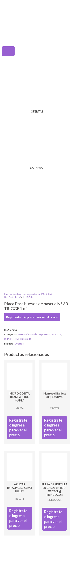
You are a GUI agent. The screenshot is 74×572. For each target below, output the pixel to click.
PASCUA (46, 294)
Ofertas (19, 343)
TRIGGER (28, 296)
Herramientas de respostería (22, 294)
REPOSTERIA (12, 296)
